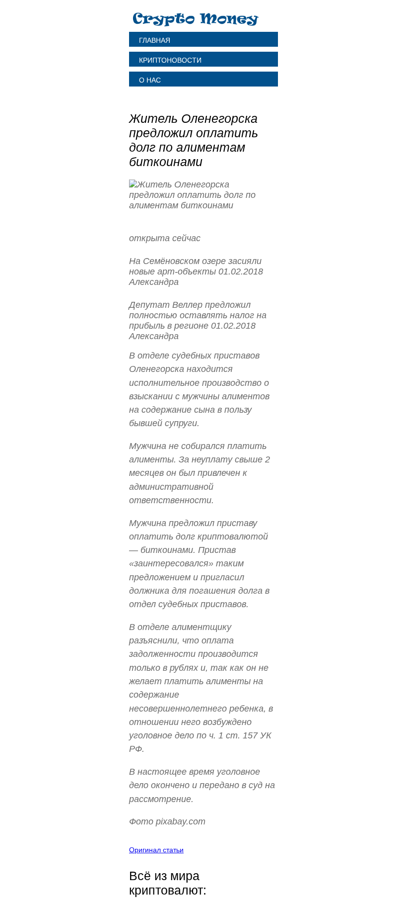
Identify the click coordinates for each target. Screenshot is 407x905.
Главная (154, 40)
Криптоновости (170, 60)
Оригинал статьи (156, 850)
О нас (150, 80)
